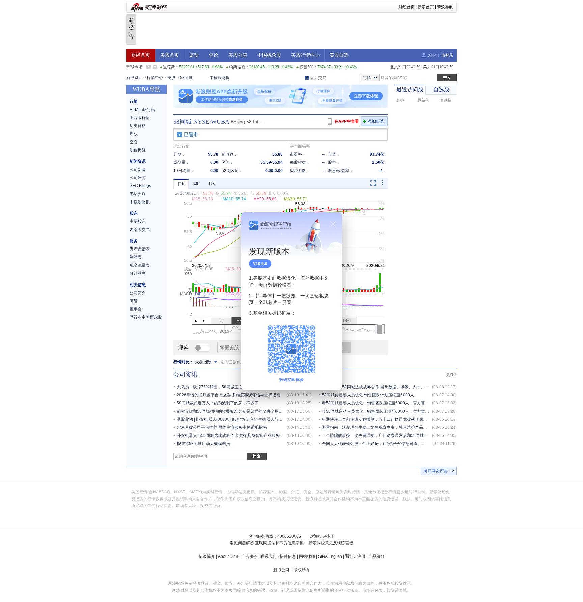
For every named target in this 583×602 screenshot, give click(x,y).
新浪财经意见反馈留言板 (331, 543)
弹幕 (183, 347)
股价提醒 (138, 150)
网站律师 (307, 556)
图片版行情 (140, 117)
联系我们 (268, 556)
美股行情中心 (305, 55)
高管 (134, 301)
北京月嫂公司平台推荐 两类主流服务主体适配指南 (222, 427)
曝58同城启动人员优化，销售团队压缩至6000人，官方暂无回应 (379, 403)
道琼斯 (169, 67)
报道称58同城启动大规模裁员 (203, 443)
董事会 (136, 309)
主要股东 (138, 221)
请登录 (447, 55)
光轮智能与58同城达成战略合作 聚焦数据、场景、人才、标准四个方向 (385, 387)
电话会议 (138, 193)
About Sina (228, 556)
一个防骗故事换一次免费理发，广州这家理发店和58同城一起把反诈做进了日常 (393, 435)
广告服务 (249, 556)
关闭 (333, 224)
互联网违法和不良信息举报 (279, 543)
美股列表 (237, 55)
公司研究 (138, 177)
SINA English (330, 556)
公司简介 (138, 293)
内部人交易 (140, 229)
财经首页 (406, 7)
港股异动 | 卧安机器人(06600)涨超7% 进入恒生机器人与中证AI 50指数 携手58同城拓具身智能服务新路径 (271, 419)
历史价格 (138, 125)
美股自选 (339, 55)
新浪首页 (426, 7)
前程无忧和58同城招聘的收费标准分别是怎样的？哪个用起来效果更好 (240, 411)
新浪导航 (445, 7)
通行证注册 (355, 556)
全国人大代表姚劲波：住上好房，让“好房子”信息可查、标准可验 (380, 443)
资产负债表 (140, 249)
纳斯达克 (237, 67)
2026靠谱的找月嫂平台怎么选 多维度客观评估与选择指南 (228, 395)
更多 (450, 374)
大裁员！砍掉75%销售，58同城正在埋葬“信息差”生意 (225, 387)
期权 (134, 133)
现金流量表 (140, 265)
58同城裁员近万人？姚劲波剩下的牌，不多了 (217, 403)
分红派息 (138, 273)
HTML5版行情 (142, 109)
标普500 (306, 67)
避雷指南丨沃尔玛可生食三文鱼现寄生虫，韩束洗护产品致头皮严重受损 (386, 427)
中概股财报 (220, 77)
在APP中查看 (346, 121)
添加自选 (376, 121)
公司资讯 (185, 374)
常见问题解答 (242, 543)
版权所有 (302, 570)
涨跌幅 (446, 100)
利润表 (136, 257)
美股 (171, 77)
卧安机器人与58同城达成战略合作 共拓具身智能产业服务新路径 (234, 435)
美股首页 (169, 55)
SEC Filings (140, 185)
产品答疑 (376, 556)
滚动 (194, 55)
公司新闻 (138, 169)
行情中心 (155, 77)
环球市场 (134, 67)
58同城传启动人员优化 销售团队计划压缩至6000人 (368, 395)
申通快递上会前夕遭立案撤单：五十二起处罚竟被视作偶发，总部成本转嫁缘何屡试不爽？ (403, 419)
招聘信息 (288, 556)
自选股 (441, 89)
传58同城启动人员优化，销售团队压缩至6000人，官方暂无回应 (379, 411)
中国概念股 (269, 55)
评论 (213, 55)
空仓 (134, 142)
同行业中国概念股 (146, 317)
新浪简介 (207, 556)
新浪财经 (134, 77)
